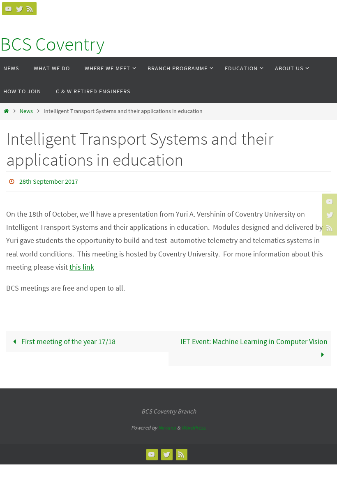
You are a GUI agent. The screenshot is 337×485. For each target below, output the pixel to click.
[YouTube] (8, 8)
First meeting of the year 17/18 (67, 339)
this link (81, 265)
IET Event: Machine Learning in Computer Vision (254, 339)
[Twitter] (19, 8)
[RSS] (30, 8)
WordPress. (194, 425)
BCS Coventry (52, 44)
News (26, 111)
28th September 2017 (48, 180)
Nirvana (167, 425)
